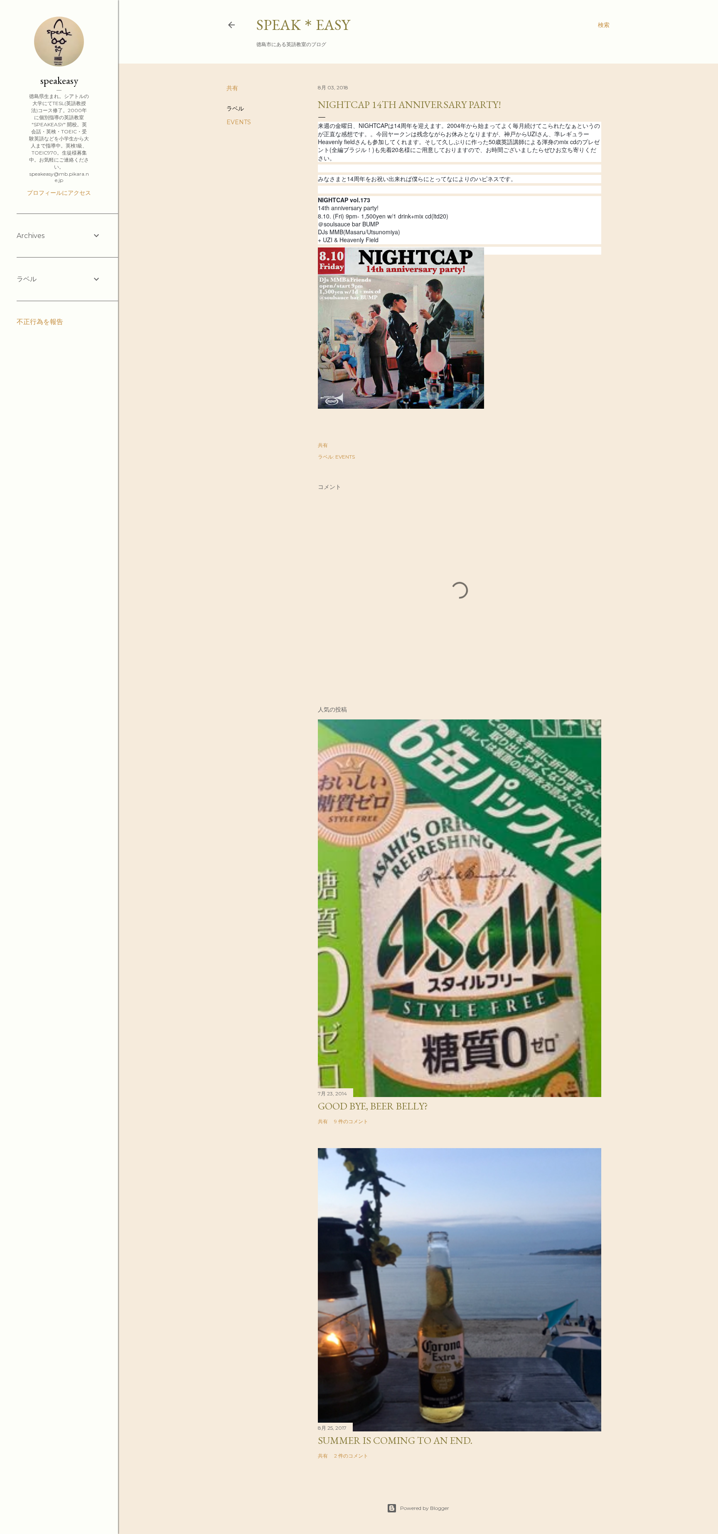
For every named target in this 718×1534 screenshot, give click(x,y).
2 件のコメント (351, 1456)
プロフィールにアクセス (59, 192)
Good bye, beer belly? (373, 1106)
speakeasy (59, 80)
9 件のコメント (351, 1121)
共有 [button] (232, 88)
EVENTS (238, 122)
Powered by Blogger (424, 1508)
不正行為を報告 (40, 322)
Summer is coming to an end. (395, 1440)
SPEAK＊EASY (303, 24)
